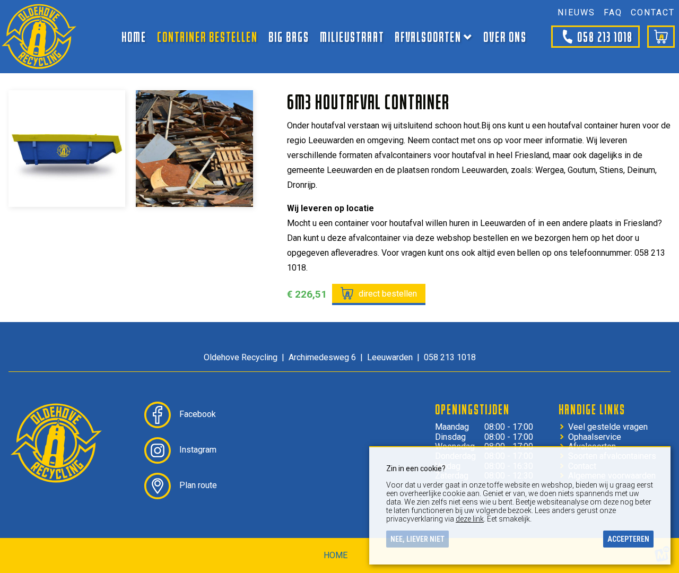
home (335, 555)
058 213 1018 (605, 36)
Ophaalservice (594, 437)
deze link (470, 519)
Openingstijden (472, 409)
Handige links (592, 409)
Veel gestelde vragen (608, 427)
